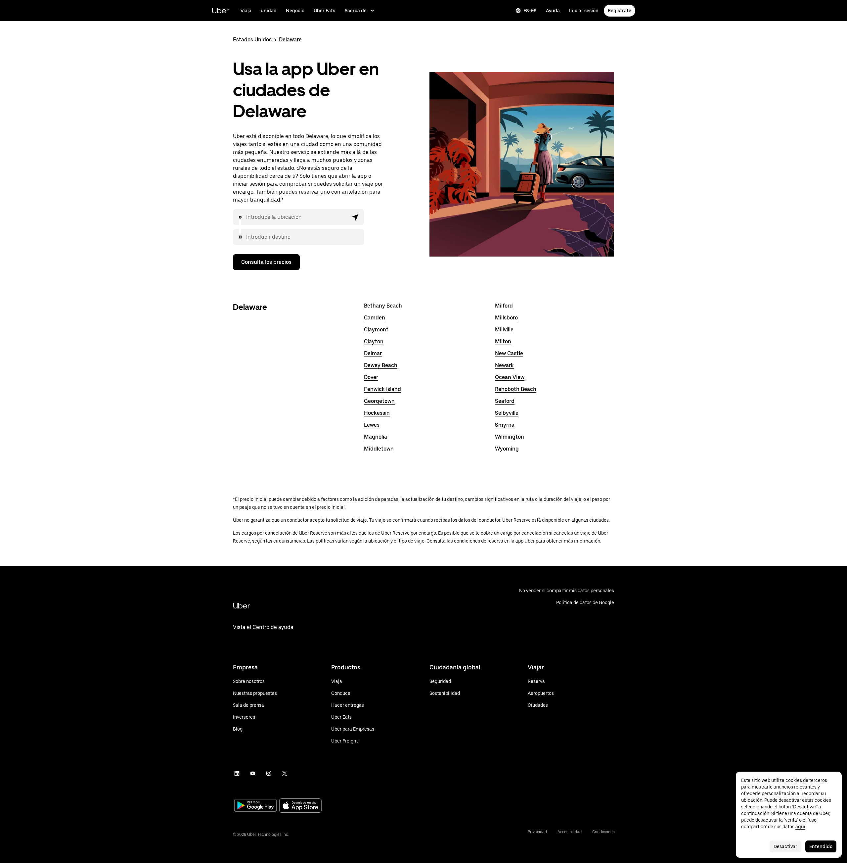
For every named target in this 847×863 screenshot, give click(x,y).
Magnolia (375, 437)
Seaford (504, 401)
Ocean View (509, 377)
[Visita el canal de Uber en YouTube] (253, 773)
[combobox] (297, 217)
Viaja (246, 10)
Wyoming (507, 449)
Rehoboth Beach (515, 389)
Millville (504, 329)
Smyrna (504, 425)
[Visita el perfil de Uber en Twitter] (284, 773)
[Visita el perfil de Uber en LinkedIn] (237, 773)
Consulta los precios (266, 262)
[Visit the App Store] (300, 806)
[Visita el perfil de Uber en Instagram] (269, 773)
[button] (355, 217)
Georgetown (379, 401)
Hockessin (377, 413)
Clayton (373, 341)
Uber (220, 10)
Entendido (820, 846)
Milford (504, 306)
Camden (374, 317)
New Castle (509, 353)
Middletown (379, 449)
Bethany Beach (383, 306)
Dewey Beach (380, 365)
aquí (800, 826)
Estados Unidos (252, 39)
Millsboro (506, 317)
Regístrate (619, 10)
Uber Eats (324, 10)
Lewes (371, 425)
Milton (503, 341)
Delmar (373, 353)
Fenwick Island (382, 389)
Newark (504, 365)
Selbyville (506, 413)
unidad (269, 10)
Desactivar (785, 846)
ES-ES (530, 10)
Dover (371, 377)
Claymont (376, 329)
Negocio (295, 10)
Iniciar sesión (584, 10)
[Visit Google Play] (255, 806)
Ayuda (553, 10)
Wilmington (509, 437)
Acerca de (355, 10)
